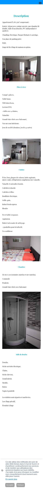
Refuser (20, 485)
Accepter (10, 485)
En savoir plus (11, 479)
